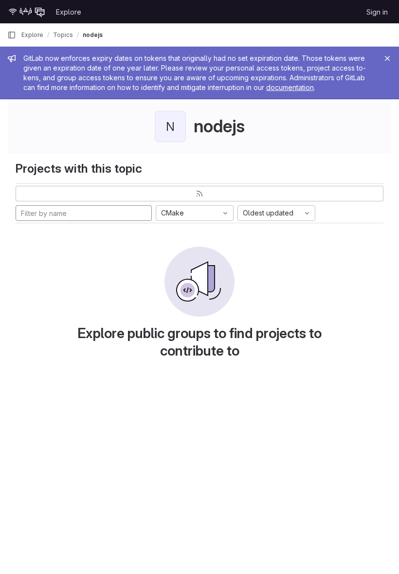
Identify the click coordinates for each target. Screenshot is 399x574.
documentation (290, 87)
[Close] (387, 58)
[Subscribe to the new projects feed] (199, 193)
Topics (63, 34)
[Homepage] (26, 11)
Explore (68, 12)
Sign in (377, 12)
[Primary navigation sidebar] (11, 35)
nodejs (93, 34)
